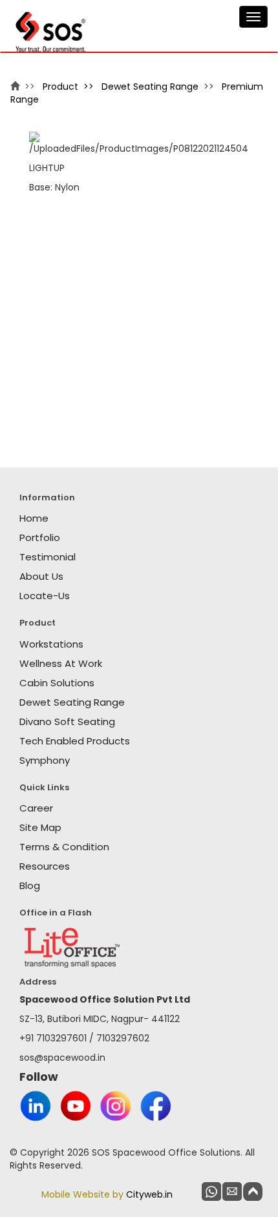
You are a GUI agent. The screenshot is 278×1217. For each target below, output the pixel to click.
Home (33, 518)
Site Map (40, 827)
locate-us (44, 595)
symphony (44, 760)
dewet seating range (150, 86)
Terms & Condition (64, 847)
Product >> (71, 86)
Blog (29, 885)
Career (36, 808)
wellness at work (60, 663)
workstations (51, 644)
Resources (44, 866)
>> (29, 86)
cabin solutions (56, 683)
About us (41, 576)
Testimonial (47, 557)
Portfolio (39, 537)
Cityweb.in (149, 1194)
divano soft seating (67, 721)
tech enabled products (74, 741)
